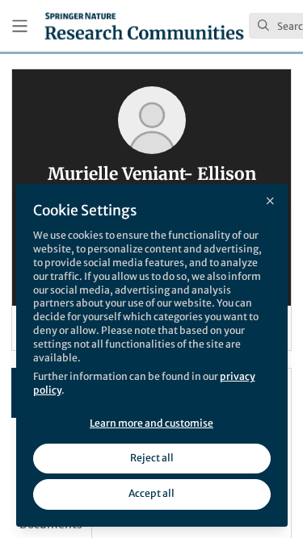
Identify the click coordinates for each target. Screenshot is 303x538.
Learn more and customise (151, 423)
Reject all (152, 458)
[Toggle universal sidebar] (20, 26)
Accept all (151, 493)
